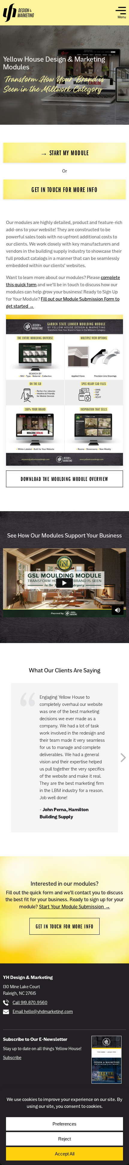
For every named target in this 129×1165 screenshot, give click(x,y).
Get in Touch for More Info (65, 189)
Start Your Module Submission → (74, 907)
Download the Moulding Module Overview (64, 478)
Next (123, 757)
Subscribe (12, 1057)
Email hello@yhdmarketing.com (43, 1011)
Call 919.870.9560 (30, 1002)
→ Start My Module (64, 152)
